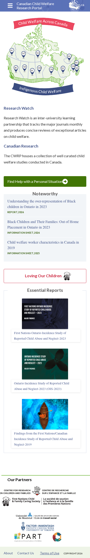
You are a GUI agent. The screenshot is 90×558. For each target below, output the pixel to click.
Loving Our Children (43, 275)
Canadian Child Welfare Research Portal (35, 6)
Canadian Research (21, 146)
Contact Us (25, 553)
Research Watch (19, 108)
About (8, 553)
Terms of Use (49, 553)
